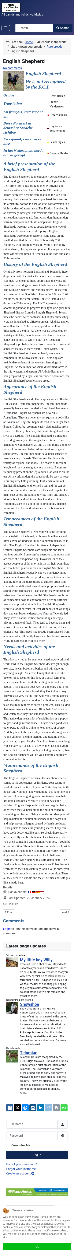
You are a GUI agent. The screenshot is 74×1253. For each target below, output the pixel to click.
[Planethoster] (37, 1192)
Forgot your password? (21, 1164)
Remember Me (20, 1145)
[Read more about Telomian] (12, 1056)
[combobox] (34, 28)
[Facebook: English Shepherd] (9, 1107)
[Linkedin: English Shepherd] (40, 1107)
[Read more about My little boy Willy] (12, 962)
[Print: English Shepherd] (56, 1107)
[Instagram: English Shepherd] (32, 1107)
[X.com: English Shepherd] (17, 1107)
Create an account (18, 1173)
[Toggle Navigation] (6, 28)
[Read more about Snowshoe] (12, 1008)
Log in (37, 1155)
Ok (37, 1246)
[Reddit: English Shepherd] (48, 1107)
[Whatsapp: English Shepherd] (64, 1107)
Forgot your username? (21, 1169)
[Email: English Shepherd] (25, 1107)
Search (64, 28)
